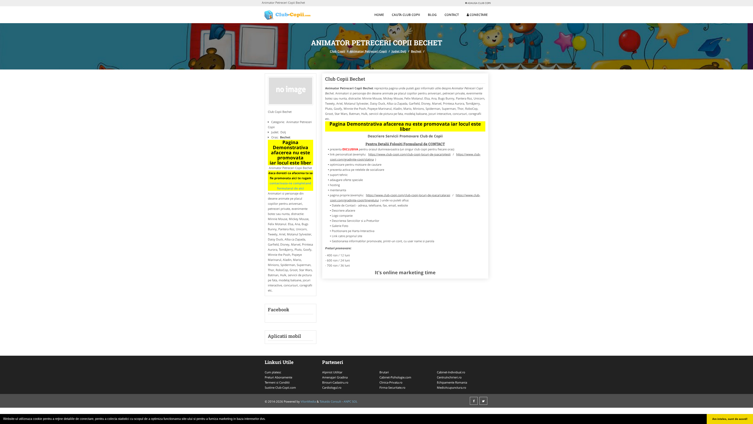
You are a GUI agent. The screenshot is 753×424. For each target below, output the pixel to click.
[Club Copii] (287, 14)
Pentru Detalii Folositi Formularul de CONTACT (405, 144)
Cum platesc (273, 372)
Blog (432, 15)
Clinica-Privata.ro (390, 382)
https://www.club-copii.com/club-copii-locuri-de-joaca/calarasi (408, 195)
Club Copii (337, 51)
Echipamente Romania (452, 382)
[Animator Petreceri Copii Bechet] (290, 91)
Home (379, 15)
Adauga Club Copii (479, 3)
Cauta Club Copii (406, 15)
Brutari (384, 372)
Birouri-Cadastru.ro (335, 382)
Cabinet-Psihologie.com (395, 377)
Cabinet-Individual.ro (451, 372)
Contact (452, 15)
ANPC (347, 401)
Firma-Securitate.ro (392, 387)
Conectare (478, 15)
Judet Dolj (399, 51)
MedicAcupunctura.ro (451, 387)
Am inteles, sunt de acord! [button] (730, 418)
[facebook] (474, 401)
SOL (354, 401)
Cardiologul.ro (331, 387)
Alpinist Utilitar (332, 372)
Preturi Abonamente (278, 377)
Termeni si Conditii (277, 382)
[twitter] (483, 401)
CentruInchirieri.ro (449, 377)
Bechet (416, 51)
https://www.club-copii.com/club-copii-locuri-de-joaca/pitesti (409, 154)
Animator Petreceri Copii (368, 51)
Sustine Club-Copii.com (280, 387)
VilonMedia (308, 401)
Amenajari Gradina (335, 377)
